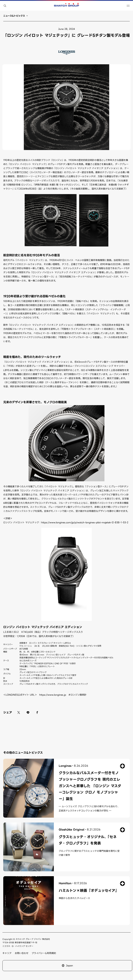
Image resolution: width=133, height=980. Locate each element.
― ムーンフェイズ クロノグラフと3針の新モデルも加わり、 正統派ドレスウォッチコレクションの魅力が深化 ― (89, 808)
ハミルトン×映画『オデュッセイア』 (89, 890)
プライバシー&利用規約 (44, 953)
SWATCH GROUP (66, 5)
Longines (65, 766)
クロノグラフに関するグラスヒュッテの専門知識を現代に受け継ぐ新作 (89, 853)
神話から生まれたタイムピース (74, 898)
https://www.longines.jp (52, 695)
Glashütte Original (71, 830)
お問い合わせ (21, 953)
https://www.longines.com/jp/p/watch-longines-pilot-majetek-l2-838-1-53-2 (84, 522)
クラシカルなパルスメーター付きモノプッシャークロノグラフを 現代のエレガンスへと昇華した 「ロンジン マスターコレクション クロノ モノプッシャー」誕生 (90, 786)
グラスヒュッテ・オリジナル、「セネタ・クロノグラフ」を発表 (88, 840)
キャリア (7, 953)
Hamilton (65, 883)
